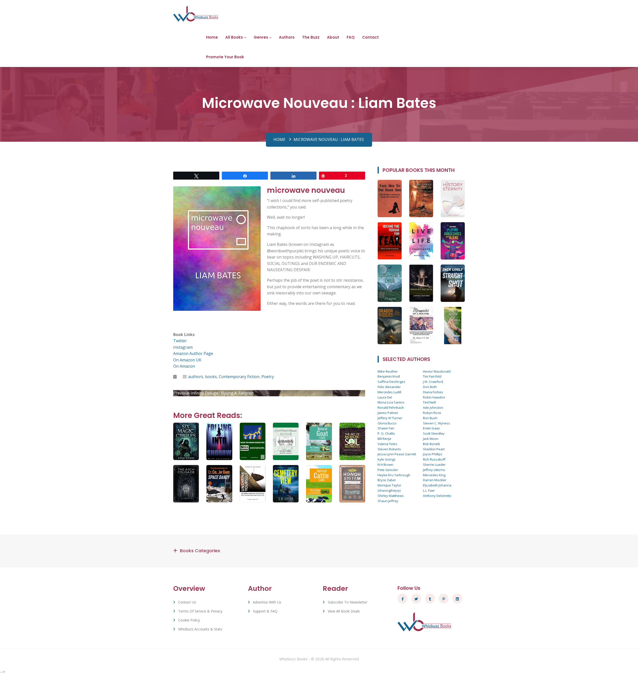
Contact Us (187, 602)
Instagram (183, 347)
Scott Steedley (434, 433)
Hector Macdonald (437, 371)
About (333, 37)
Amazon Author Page (193, 353)
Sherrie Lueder (434, 464)
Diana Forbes (433, 392)
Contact (370, 37)
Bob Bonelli (431, 444)
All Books (234, 37)
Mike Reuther (388, 371)
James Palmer (388, 412)
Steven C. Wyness (436, 423)
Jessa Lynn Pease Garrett (397, 454)
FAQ (351, 37)
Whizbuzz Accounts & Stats (200, 629)
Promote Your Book (225, 57)
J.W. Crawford (433, 381)
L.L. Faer (429, 490)
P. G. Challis (386, 433)
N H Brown (385, 464)
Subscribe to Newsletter (347, 602)
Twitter (180, 340)
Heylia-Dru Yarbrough (394, 475)
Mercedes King (434, 475)
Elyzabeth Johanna (437, 485)
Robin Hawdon (434, 397)
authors (195, 376)
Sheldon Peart (434, 449)
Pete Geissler (388, 470)
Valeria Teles (387, 444)
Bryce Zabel (387, 480)
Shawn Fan (386, 428)
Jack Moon (430, 438)
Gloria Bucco (387, 423)
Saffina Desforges (391, 381)
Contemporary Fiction (239, 376)
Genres (261, 37)
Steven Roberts (389, 449)
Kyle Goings (387, 459)
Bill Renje (384, 438)
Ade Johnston (433, 407)
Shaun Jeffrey (388, 501)
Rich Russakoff (434, 459)
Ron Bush (430, 418)
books (211, 376)
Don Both (430, 387)
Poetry (267, 376)
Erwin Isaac (431, 428)
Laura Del (385, 397)
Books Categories (200, 550)
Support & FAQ (265, 611)
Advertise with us (267, 602)
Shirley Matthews (391, 495)
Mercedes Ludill (389, 392)
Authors (287, 37)
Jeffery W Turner (390, 418)
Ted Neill (429, 402)
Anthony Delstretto (437, 495)
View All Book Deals (344, 611)
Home (212, 37)
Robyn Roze (432, 412)
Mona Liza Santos (391, 402)
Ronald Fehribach (391, 407)
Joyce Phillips (432, 454)
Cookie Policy (189, 620)
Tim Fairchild (432, 376)
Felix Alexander (389, 387)
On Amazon (184, 366)
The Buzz (310, 37)
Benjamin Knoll (389, 376)
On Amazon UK (187, 360)
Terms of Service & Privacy (200, 611)
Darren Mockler (434, 480)
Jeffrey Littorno (434, 470)
